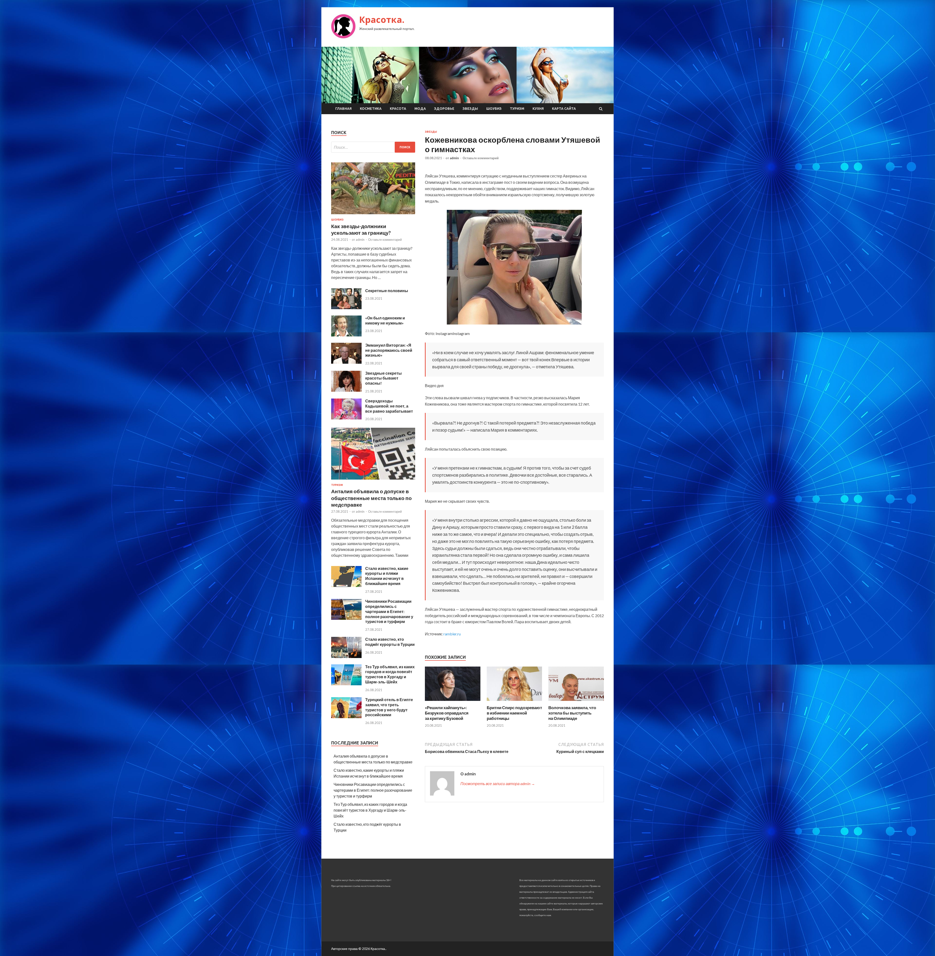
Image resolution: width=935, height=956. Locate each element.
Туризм (517, 109)
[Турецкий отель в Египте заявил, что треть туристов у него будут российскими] (346, 716)
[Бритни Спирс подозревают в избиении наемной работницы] (514, 702)
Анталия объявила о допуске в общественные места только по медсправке (371, 498)
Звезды (470, 109)
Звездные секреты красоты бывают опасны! (383, 378)
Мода (420, 109)
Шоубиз (494, 109)
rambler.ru (452, 633)
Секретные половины (386, 290)
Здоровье (444, 109)
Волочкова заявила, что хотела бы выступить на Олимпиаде (572, 713)
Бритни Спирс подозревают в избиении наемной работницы (514, 713)
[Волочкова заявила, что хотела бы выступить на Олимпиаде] (576, 702)
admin (454, 158)
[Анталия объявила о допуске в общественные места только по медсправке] (373, 480)
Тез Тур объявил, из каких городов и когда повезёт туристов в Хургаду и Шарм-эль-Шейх (390, 674)
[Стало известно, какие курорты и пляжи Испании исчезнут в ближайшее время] (346, 585)
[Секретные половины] (346, 307)
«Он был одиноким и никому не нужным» (385, 320)
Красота (398, 109)
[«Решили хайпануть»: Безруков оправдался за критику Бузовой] (452, 702)
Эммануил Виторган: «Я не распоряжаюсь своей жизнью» (388, 350)
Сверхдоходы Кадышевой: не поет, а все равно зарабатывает (389, 406)
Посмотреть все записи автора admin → (497, 783)
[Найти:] (373, 147)
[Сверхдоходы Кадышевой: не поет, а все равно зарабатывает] (346, 418)
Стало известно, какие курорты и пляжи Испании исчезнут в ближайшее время (386, 576)
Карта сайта (564, 109)
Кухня (538, 109)
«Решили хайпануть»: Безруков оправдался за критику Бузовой (446, 713)
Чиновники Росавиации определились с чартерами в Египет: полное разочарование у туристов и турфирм (389, 611)
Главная (343, 109)
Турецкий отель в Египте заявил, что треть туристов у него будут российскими (389, 707)
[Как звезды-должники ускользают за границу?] (373, 215)
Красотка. (381, 20)
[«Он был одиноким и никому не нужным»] (346, 335)
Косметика (371, 109)
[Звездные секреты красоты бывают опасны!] (346, 390)
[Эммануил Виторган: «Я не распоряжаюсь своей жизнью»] (346, 362)
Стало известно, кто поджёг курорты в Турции (390, 642)
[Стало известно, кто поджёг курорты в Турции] (346, 656)
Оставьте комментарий (481, 158)
